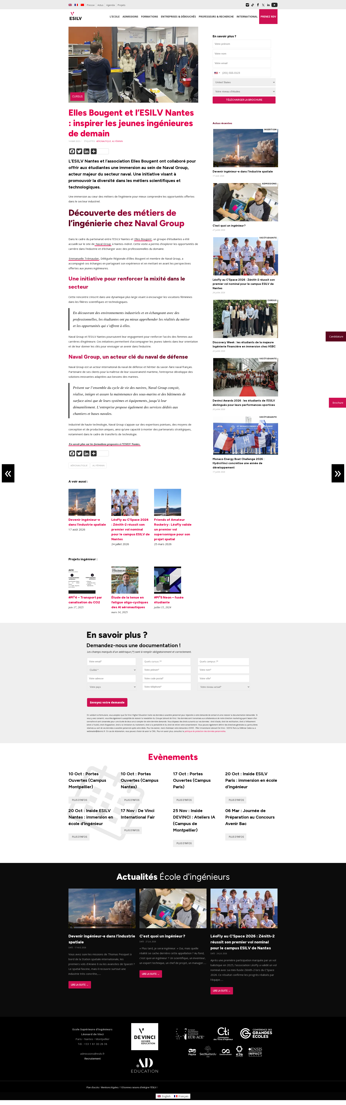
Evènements (173, 757)
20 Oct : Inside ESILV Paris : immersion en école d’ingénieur (251, 780)
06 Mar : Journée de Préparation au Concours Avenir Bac (250, 817)
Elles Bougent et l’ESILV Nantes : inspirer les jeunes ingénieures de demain (131, 123)
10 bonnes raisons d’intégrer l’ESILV (138, 1087)
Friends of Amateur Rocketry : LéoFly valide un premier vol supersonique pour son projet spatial (173, 529)
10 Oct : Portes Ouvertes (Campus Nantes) (139, 780)
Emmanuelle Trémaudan (84, 258)
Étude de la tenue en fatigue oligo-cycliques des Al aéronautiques (129, 602)
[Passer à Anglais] (70, 5)
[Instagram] (247, 6)
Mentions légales (109, 1087)
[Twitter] (263, 6)
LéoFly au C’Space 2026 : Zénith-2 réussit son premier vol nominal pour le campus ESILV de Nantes (130, 529)
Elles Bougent (143, 239)
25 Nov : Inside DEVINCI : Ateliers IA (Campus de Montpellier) (194, 820)
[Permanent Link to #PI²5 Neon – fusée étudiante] (167, 592)
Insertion (270, 129)
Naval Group (103, 244)
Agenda (110, 5)
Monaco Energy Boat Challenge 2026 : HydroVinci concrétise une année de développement (238, 463)
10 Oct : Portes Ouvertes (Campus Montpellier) (87, 780)
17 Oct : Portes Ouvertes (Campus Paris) (192, 780)
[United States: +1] (217, 73)
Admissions (269, 183)
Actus (100, 5)
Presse (91, 5)
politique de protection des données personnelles (205, 731)
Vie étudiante (268, 237)
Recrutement (92, 1058)
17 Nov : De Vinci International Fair (138, 814)
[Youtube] (274, 6)
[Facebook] (258, 6)
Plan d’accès (92, 1087)
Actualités (173, 876)
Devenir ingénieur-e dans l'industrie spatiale (243, 171)
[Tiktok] (252, 6)
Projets (121, 5)
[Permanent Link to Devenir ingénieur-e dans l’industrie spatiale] (82, 515)
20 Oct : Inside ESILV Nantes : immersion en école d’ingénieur (90, 817)
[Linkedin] (268, 6)
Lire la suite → (79, 984)
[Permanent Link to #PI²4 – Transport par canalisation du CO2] (82, 592)
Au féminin (117, 141)
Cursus (77, 96)
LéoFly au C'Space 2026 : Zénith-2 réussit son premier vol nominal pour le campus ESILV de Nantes (244, 284)
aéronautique (103, 141)
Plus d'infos (79, 800)
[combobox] (166, 661)
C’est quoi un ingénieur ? (229, 225)
